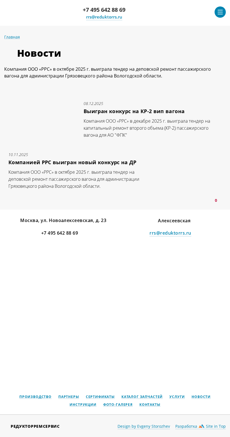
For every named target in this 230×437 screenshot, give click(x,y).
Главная (12, 37)
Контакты (149, 405)
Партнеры (68, 397)
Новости (201, 397)
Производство (35, 397)
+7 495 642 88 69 (104, 9)
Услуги (177, 397)
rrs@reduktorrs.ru (104, 17)
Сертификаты (100, 397)
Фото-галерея (118, 405)
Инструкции (83, 405)
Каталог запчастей (142, 397)
